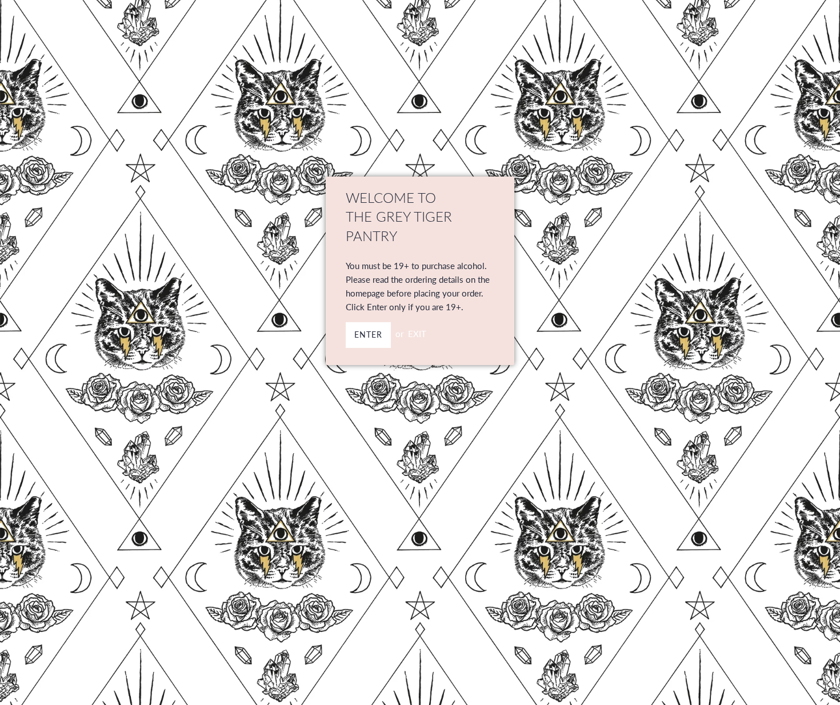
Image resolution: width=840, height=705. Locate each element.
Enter (368, 334)
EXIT (417, 334)
